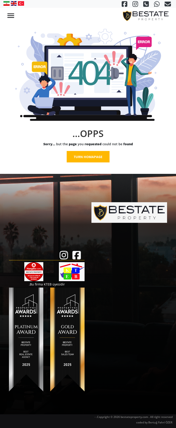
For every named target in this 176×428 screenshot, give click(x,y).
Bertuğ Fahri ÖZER (160, 422)
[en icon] (13, 3)
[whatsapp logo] (156, 5)
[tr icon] (20, 3)
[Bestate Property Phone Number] (145, 5)
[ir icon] (6, 3)
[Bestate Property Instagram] (134, 5)
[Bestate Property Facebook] (124, 5)
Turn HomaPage (88, 157)
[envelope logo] (167, 5)
